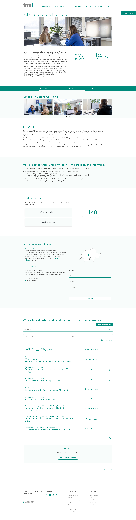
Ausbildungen (62, 89)
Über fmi (109, 6)
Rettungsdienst (72, 509)
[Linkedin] (53, 495)
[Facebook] (47, 495)
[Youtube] (50, 495)
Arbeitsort (98, 6)
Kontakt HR (93, 502)
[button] (25, 107)
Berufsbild (43, 89)
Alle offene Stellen (95, 495)
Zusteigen (78, 6)
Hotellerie (70, 497)
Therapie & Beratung (73, 511)
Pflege (69, 502)
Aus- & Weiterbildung (62, 6)
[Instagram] (56, 495)
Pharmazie (71, 504)
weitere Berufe (72, 514)
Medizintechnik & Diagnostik (75, 500)
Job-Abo (92, 497)
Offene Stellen (91, 89)
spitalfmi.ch (93, 504)
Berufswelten (46, 6)
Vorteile (88, 6)
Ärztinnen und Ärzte (73, 495)
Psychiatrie (71, 507)
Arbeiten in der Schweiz (76, 89)
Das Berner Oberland (32, 249)
